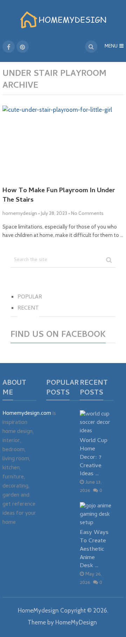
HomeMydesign (38, 610)
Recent (28, 308)
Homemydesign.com (26, 413)
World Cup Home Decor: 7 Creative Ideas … (93, 457)
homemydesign (19, 213)
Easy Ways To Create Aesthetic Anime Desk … (94, 549)
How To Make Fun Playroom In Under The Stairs (58, 196)
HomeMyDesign (76, 622)
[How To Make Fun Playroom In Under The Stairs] (63, 143)
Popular (30, 297)
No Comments (87, 213)
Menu (111, 47)
